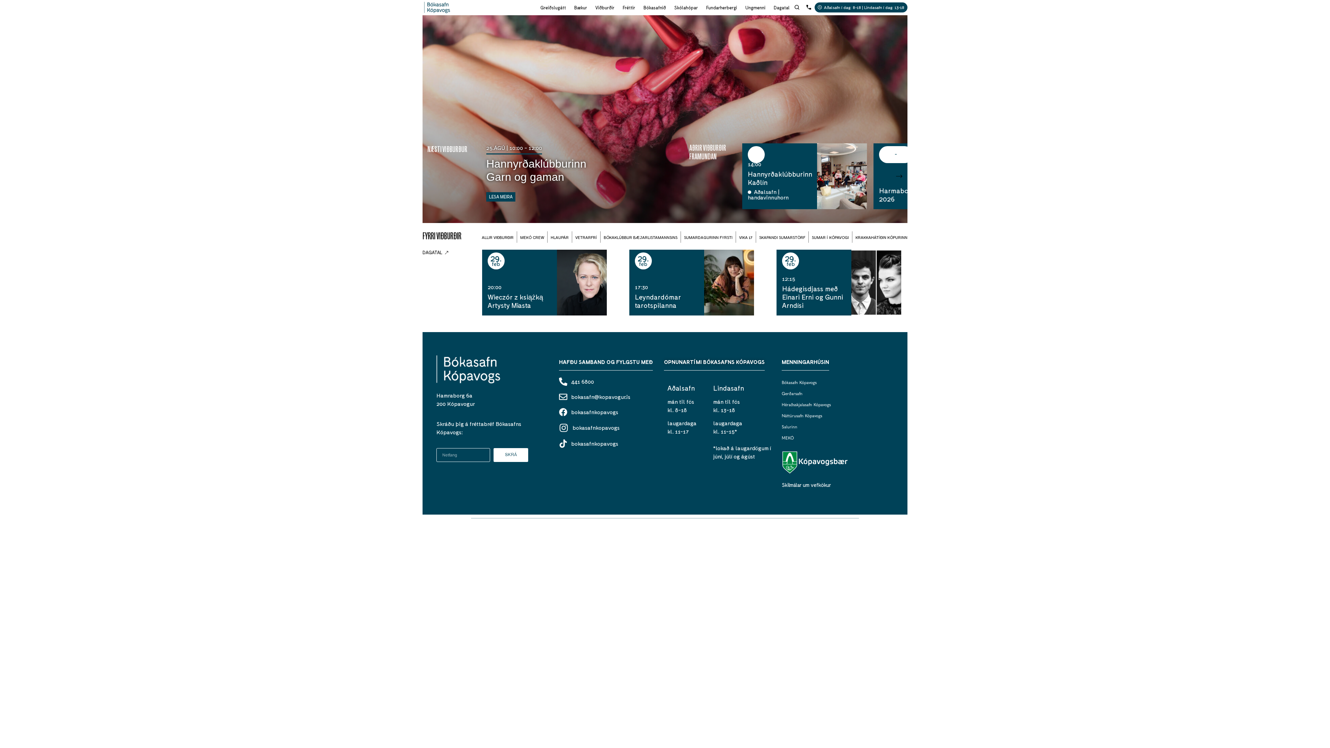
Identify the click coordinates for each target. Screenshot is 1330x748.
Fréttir (629, 7)
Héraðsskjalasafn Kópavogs (806, 405)
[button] (885, 176)
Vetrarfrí (586, 237)
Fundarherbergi (721, 7)
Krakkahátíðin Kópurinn (881, 237)
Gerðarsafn (792, 394)
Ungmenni (755, 7)
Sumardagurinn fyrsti (708, 237)
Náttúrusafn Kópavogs (802, 416)
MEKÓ (788, 438)
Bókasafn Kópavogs (799, 383)
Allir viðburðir (498, 237)
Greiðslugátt (553, 7)
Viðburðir (604, 7)
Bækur (580, 7)
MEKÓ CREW (532, 237)
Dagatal (782, 7)
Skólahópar (686, 7)
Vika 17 (746, 237)
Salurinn (789, 427)
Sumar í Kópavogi (830, 237)
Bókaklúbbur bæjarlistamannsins (640, 237)
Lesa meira (501, 196)
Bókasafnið (655, 7)
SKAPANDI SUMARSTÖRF (782, 237)
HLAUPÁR (560, 237)
